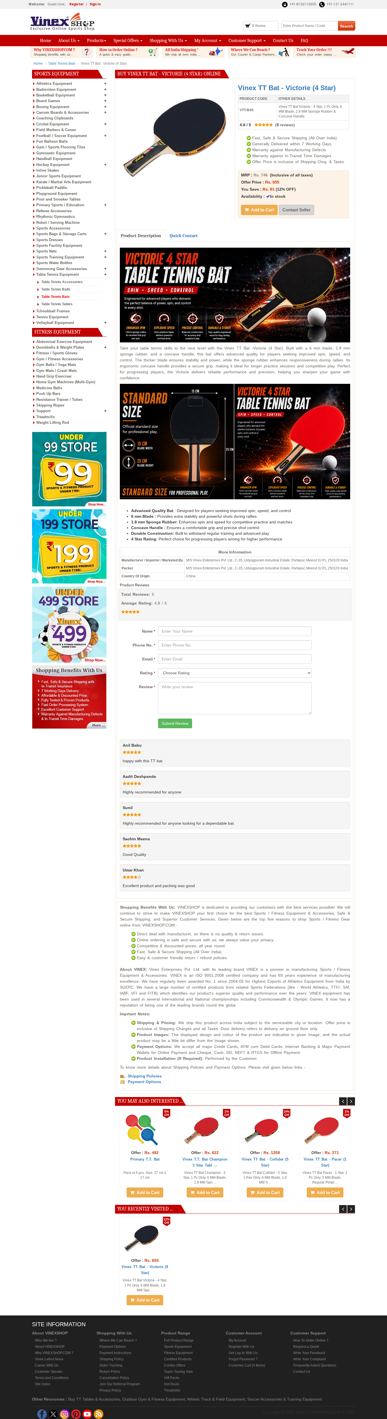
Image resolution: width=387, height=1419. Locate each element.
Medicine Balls (49, 388)
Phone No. (144, 645)
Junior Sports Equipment (58, 176)
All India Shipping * (183, 51)
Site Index (42, 1384)
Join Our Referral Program (119, 1384)
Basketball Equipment (55, 95)
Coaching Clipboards (54, 118)
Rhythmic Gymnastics (55, 216)
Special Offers (127, 40)
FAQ (304, 40)
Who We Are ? (46, 1340)
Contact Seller (296, 209)
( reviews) (267, 125)
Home (45, 40)
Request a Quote (306, 1347)
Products (95, 40)
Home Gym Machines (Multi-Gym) (65, 382)
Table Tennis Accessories (62, 282)
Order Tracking (110, 1365)
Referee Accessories (54, 211)
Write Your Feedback (309, 1353)
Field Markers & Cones (56, 130)
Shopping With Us (167, 40)
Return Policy (109, 1372)
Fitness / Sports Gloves (56, 353)
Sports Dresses (49, 240)
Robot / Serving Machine (58, 222)
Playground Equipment (56, 193)
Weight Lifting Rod (52, 422)
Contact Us (283, 40)
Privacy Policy (110, 1390)
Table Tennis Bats (61, 64)
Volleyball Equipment (55, 323)
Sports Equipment (178, 1347)
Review (147, 687)
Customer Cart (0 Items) (247, 1365)
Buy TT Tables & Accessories (94, 1399)
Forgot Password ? (243, 1359)
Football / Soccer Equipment (61, 136)
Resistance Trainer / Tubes (59, 399)
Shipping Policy (111, 1359)
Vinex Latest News (49, 1359)
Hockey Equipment (52, 165)
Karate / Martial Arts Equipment (63, 182)
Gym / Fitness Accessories (59, 359)
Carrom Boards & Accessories (62, 112)
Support (43, 411)
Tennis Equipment (52, 317)
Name (148, 631)
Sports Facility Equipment (59, 245)
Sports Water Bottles (54, 263)
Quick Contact (184, 235)
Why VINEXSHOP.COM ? (54, 51)
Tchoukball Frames (53, 311)
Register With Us (241, 1347)
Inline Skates (47, 170)
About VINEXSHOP (50, 1347)
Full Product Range (179, 1340)
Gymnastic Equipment (55, 153)
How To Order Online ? (310, 1340)
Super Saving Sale (178, 1372)
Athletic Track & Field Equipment (216, 1399)
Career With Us (46, 1365)
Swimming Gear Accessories (61, 269)
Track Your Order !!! (316, 51)
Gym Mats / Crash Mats (56, 371)
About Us (67, 40)
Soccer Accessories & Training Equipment (284, 1399)
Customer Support (246, 40)
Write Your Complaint (309, 1359)
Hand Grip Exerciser (54, 376)
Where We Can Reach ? (254, 51)
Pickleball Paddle (51, 188)
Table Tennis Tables (57, 304)
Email (148, 659)
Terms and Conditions (52, 1378)
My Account (206, 40)
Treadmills (45, 417)
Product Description (141, 235)
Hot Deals (171, 1384)
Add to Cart (262, 209)
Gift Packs (171, 1378)
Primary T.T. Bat (145, 1159)
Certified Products (178, 1359)
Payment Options (112, 1347)
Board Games (48, 101)
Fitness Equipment (178, 1353)
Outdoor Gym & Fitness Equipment (153, 1399)
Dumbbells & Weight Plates (60, 347)
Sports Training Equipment (60, 257)
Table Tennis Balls (55, 289)
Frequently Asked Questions (314, 1365)
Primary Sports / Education (60, 205)
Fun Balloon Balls (52, 141)
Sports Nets (46, 251)
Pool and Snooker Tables (58, 199)
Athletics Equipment (54, 83)
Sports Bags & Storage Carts (61, 234)
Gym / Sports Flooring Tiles (60, 147)
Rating (147, 673)
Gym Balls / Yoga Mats (56, 365)
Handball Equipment (54, 159)
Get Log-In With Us (243, 1353)
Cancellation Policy (114, 1378)
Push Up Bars (48, 393)
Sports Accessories (53, 228)
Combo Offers (174, 1365)
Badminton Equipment (56, 89)
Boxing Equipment (52, 107)
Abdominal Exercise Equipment (64, 342)
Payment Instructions (115, 1353)
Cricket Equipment (52, 124)
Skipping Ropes (50, 405)
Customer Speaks (48, 1372)
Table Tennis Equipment (57, 274)
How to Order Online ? (118, 51)
